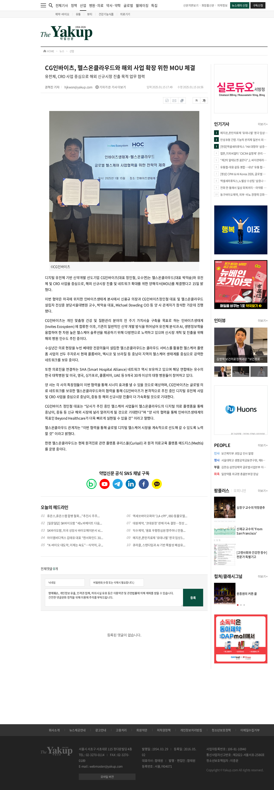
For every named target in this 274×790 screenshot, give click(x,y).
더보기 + (263, 124)
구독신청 (258, 5)
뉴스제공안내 (77, 730)
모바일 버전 (107, 777)
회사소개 (54, 730)
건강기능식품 (106, 14)
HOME (50, 51)
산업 (83, 5)
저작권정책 (164, 730)
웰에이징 (142, 5)
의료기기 (125, 14)
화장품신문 (208, 5)
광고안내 (100, 730)
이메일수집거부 (249, 730)
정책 (74, 5)
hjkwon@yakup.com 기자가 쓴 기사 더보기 (95, 87)
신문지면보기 (190, 5)
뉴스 (62, 51)
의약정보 (222, 5)
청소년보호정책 (221, 730)
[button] (237, 605)
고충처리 (121, 730)
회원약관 (141, 730)
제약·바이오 (62, 14)
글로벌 (128, 5)
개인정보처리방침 (191, 730)
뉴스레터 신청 (239, 5)
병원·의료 (96, 5)
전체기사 (61, 5)
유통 (78, 14)
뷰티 (89, 14)
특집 (154, 5)
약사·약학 (113, 5)
